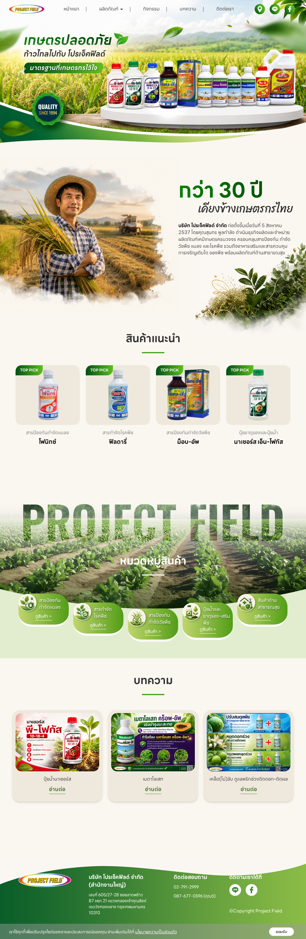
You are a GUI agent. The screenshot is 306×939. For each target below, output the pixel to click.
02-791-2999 (186, 887)
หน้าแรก (71, 9)
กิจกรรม (151, 9)
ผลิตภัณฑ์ (109, 9)
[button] (23, 71)
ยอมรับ (281, 932)
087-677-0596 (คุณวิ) (194, 896)
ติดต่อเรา (225, 9)
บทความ (188, 9)
